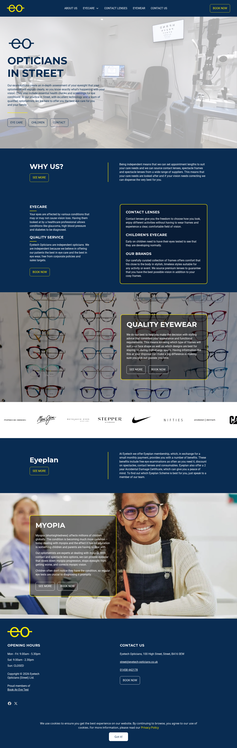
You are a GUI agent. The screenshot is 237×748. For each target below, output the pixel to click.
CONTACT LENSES (115, 8)
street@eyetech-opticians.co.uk (139, 662)
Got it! (118, 737)
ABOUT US (70, 8)
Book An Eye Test (18, 689)
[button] (90, 8)
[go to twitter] (16, 703)
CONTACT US (159, 8)
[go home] (15, 8)
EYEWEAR (139, 8)
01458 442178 (129, 670)
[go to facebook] (9, 703)
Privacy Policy (150, 727)
